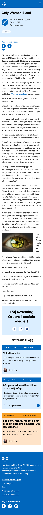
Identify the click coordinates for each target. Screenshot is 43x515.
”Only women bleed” (19, 94)
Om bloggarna (7, 483)
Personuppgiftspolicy (10, 491)
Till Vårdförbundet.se (10, 494)
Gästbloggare (24, 19)
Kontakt (5, 487)
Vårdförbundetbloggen (11, 480)
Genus (6, 32)
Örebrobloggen (16, 25)
